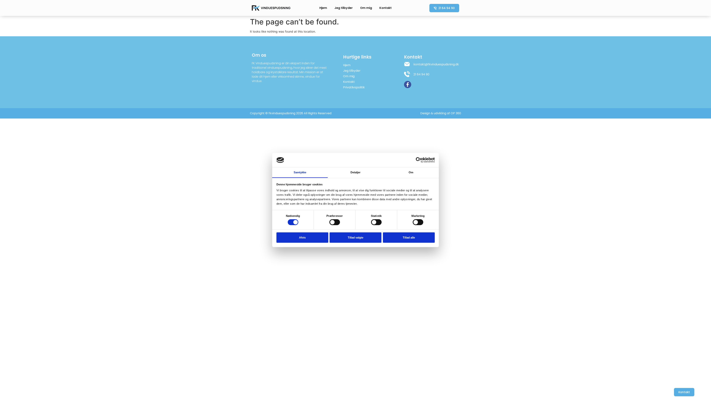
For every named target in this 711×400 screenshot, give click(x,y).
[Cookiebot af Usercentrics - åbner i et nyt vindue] (418, 160)
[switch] (334, 222)
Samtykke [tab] (300, 172)
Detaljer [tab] (356, 172)
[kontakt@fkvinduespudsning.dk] (407, 64)
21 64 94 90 (421, 74)
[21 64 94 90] (407, 74)
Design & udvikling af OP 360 (440, 113)
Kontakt (385, 8)
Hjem (323, 8)
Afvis (302, 237)
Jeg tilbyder (343, 8)
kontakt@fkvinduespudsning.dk (436, 64)
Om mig (366, 8)
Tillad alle (409, 237)
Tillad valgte (355, 237)
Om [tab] (411, 172)
